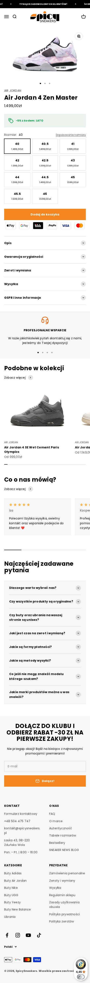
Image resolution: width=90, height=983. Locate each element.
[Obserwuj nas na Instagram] (18, 935)
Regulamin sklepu (62, 895)
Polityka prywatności (64, 914)
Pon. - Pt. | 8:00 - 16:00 (20, 852)
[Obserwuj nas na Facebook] (7, 935)
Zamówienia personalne (67, 873)
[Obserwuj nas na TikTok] (39, 935)
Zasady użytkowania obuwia (64, 904)
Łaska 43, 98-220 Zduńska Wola (17, 842)
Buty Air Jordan (15, 881)
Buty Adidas (13, 873)
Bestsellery (57, 843)
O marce (56, 821)
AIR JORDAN (12, 91)
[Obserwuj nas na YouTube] (28, 935)
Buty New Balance (17, 909)
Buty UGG (11, 895)
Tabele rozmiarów (62, 835)
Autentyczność (60, 828)
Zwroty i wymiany (62, 881)
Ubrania (9, 917)
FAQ (52, 814)
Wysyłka (55, 888)
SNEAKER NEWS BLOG (64, 850)
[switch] (81, 977)
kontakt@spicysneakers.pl (22, 830)
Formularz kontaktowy (20, 814)
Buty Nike (11, 888)
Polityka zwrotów (61, 921)
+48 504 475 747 (17, 821)
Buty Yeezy (12, 902)
